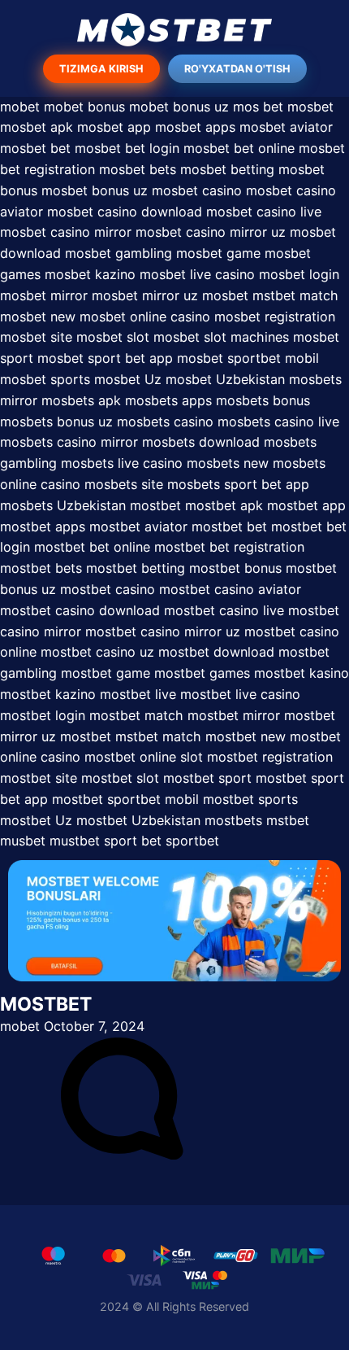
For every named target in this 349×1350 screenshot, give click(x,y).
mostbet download (216, 652)
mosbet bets (137, 169)
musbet (22, 840)
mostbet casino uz (97, 652)
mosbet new (37, 316)
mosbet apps (195, 127)
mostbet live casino (240, 694)
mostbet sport (207, 778)
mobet (20, 106)
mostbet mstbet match (130, 736)
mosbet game (218, 253)
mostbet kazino (48, 694)
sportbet (192, 840)
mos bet (258, 106)
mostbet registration (270, 757)
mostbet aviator (138, 526)
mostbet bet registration (229, 547)
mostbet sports (250, 799)
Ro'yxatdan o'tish (237, 69)
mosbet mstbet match (270, 295)
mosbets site (123, 484)
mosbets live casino (122, 463)
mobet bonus (84, 106)
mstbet (287, 820)
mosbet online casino (147, 316)
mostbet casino (107, 589)
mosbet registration (274, 316)
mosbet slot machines (221, 337)
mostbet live (138, 694)
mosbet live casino (197, 274)
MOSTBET (46, 1004)
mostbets (233, 820)
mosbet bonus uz (94, 190)
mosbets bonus (263, 400)
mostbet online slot (143, 757)
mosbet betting (227, 169)
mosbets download (201, 442)
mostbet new (245, 736)
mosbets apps (168, 400)
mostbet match (136, 715)
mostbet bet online (92, 547)
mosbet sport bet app (105, 358)
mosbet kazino (90, 274)
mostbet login (42, 715)
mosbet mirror (44, 295)
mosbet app (114, 127)
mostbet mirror (233, 715)
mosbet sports (45, 379)
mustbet (75, 840)
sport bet (133, 840)
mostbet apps (42, 526)
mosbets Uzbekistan (63, 505)
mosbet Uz (128, 379)
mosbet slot (112, 337)
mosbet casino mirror (65, 232)
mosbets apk (81, 400)
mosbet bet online (239, 148)
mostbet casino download (80, 610)
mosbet (310, 106)
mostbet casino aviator (230, 589)
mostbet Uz (36, 820)
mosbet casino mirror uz (211, 232)
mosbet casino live (263, 211)
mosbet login (299, 274)
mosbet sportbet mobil (248, 358)
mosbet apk (36, 127)
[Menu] (174, 29)
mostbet (155, 505)
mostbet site (38, 778)
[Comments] (121, 1155)
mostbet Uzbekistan (138, 820)
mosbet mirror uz (145, 295)
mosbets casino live (278, 421)
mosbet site (36, 337)
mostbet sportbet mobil (125, 799)
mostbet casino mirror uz (162, 631)
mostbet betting (135, 568)
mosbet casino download (124, 211)
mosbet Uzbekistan (225, 379)
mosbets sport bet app (238, 484)
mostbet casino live (224, 610)
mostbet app (306, 505)
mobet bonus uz (179, 106)
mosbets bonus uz (56, 421)
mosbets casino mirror (69, 442)
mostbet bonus (235, 568)
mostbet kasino (301, 673)
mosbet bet (35, 148)
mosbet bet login (127, 148)
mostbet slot (120, 778)
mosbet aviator (286, 127)
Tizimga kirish (101, 69)
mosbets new (228, 463)
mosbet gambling (118, 253)
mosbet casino (197, 190)
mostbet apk (224, 505)
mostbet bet (229, 526)
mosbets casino (165, 421)
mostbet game (105, 673)
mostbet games (202, 673)
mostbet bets (41, 568)
